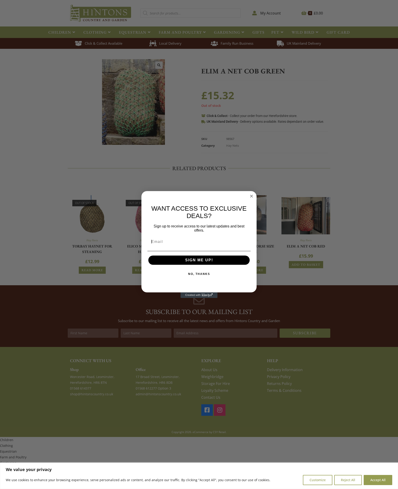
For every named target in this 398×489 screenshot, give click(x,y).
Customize (318, 480)
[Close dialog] (251, 196)
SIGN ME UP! (199, 260)
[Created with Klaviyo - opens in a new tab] (199, 295)
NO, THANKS (199, 274)
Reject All (348, 480)
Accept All (378, 480)
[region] (199, 476)
